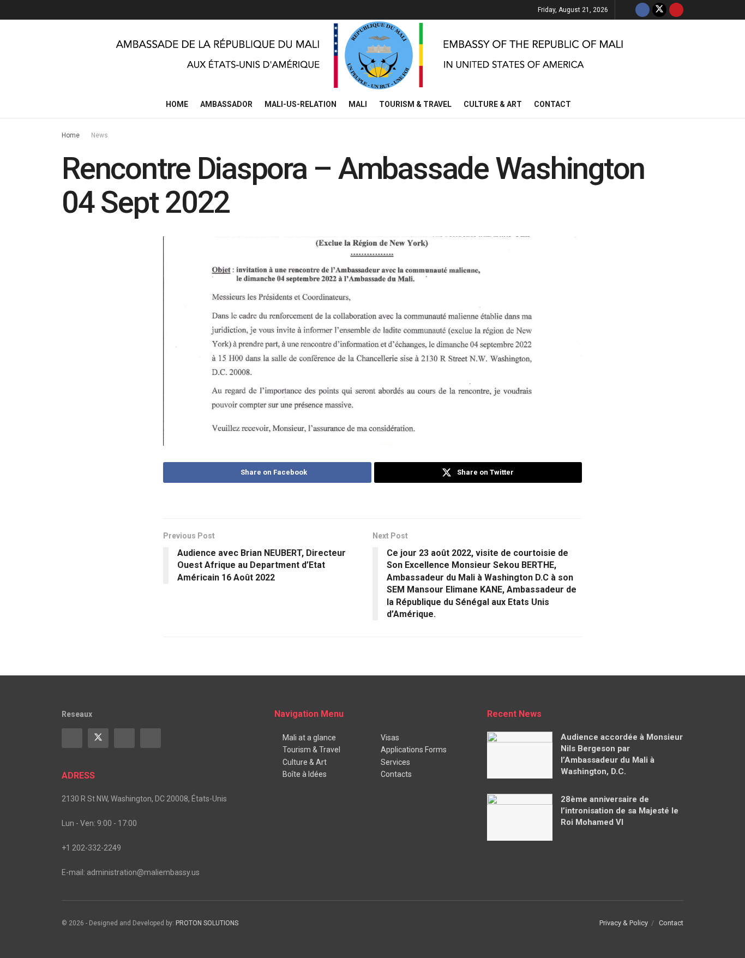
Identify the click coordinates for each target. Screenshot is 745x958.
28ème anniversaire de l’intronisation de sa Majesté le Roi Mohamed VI (619, 810)
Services (395, 762)
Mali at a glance (309, 737)
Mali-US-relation (301, 104)
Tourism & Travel (415, 104)
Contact (552, 104)
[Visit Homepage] (372, 55)
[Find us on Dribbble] (150, 738)
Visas (390, 737)
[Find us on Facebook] (642, 10)
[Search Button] (679, 104)
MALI (358, 104)
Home (177, 104)
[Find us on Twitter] (659, 10)
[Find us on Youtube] (676, 10)
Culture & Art (493, 104)
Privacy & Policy (623, 923)
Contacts (396, 774)
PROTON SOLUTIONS (207, 923)
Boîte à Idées (305, 774)
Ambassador (226, 104)
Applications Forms (414, 749)
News (99, 135)
